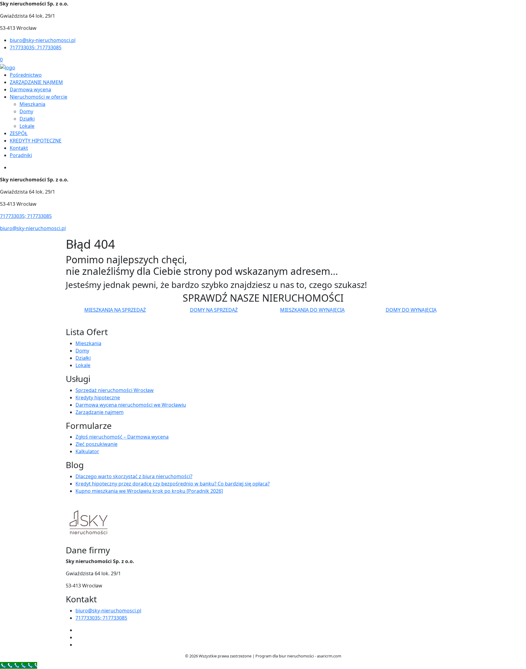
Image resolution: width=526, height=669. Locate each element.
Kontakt (19, 148)
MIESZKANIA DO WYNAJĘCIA (312, 309)
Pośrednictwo (26, 75)
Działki (27, 118)
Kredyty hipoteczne (97, 397)
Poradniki (21, 155)
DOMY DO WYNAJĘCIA (411, 309)
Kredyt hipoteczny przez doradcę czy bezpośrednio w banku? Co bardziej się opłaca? (172, 483)
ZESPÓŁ (18, 133)
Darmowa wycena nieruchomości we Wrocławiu (130, 404)
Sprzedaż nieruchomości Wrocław (114, 390)
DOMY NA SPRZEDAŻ (214, 309)
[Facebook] (77, 630)
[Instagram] (77, 637)
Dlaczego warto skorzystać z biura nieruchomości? (133, 476)
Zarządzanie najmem (99, 412)
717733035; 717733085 (35, 47)
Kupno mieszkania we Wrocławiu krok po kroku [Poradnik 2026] (149, 491)
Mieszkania (32, 104)
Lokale (26, 126)
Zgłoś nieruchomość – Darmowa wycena (122, 436)
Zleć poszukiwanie (96, 444)
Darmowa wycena (30, 89)
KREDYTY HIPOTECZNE (35, 140)
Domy (26, 111)
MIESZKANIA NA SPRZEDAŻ (115, 309)
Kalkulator (87, 451)
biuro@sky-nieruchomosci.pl (42, 40)
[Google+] (77, 644)
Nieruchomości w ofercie (38, 96)
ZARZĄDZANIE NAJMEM (36, 82)
